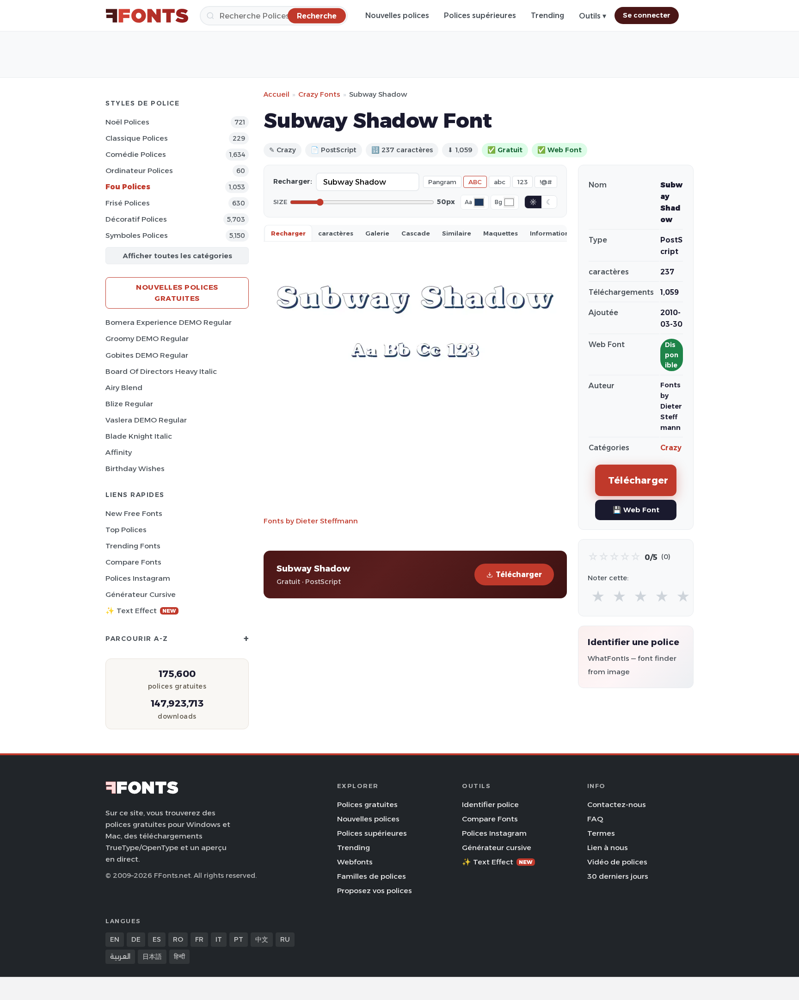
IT (218, 939)
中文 (261, 939)
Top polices (126, 529)
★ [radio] (598, 597)
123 (522, 182)
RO (178, 939)
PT (238, 939)
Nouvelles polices (397, 15)
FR (199, 939)
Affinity (118, 452)
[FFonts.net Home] (147, 15)
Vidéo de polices (617, 861)
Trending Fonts (132, 545)
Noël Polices (127, 122)
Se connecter (646, 15)
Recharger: (292, 181)
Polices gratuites (367, 804)
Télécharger (519, 574)
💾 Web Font (636, 509)
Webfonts (355, 861)
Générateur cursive (140, 594)
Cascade (415, 233)
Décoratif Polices (136, 219)
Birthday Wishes (135, 468)
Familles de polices (371, 876)
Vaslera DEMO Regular (146, 420)
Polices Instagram (137, 578)
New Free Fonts (133, 513)
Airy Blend (123, 387)
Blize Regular (129, 403)
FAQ (595, 818)
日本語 (152, 956)
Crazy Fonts (319, 94)
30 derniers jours (617, 876)
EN (114, 939)
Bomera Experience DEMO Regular (168, 322)
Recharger (288, 233)
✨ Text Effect (140, 610)
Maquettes (500, 233)
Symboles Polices (136, 235)
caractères (335, 233)
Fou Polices (127, 186)
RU (285, 939)
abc (499, 182)
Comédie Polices (135, 154)
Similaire (456, 233)
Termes (601, 833)
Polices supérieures (480, 15)
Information (549, 233)
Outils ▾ (592, 16)
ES (157, 939)
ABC (475, 182)
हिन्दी (179, 956)
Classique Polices (136, 138)
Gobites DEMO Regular (146, 355)
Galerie (377, 233)
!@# (546, 182)
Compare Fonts (133, 562)
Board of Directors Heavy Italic (161, 371)
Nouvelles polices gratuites (177, 293)
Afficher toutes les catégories (177, 255)
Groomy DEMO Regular (147, 338)
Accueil (276, 94)
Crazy (671, 447)
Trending (547, 15)
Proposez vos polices (374, 890)
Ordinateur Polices (139, 170)
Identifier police (490, 804)
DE (136, 939)
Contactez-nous (616, 804)
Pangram (442, 182)
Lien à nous (607, 847)
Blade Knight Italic (138, 436)
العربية (120, 956)
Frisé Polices (127, 203)
